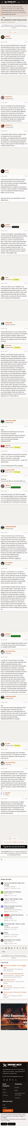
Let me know (15, 12)
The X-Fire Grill (7, 986)
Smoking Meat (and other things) (20, 1094)
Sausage (13, 886)
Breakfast (5, 997)
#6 (26, 283)
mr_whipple (7, 886)
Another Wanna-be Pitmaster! (12, 892)
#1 (26, 42)
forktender (7, 900)
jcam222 (6, 918)
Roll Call (10, 893)
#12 (26, 491)
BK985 (6, 941)
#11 (26, 475)
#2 (26, 102)
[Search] (26, 2)
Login (4, 1104)
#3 (26, 131)
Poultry (11, 918)
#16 (26, 657)
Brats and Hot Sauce (9, 980)
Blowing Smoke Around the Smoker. (12, 977)
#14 (26, 568)
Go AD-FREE (8, 1110)
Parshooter (7, 934)
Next (15, 32)
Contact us (5, 1095)
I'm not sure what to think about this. (13, 973)
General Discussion (17, 909)
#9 (26, 426)
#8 (26, 351)
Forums (4, 1092)
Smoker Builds (14, 927)
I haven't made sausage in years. (13, 899)
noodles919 (7, 927)
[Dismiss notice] (25, 7)
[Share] (25, 42)
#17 (26, 702)
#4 (26, 176)
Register (5, 1107)
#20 (26, 798)
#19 (26, 768)
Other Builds (6, 989)
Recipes (17, 1087)
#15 (26, 639)
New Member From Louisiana (12, 940)
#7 (26, 328)
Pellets (6, 933)
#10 (26, 451)
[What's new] (22, 2)
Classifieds (17, 1097)
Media (16, 1090)
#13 (26, 532)
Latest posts (4, 962)
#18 (26, 749)
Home (4, 1089)
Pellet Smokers (14, 934)
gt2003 (4, 22)
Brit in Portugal (8, 909)
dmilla (5, 893)
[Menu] (2, 2)
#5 (26, 230)
